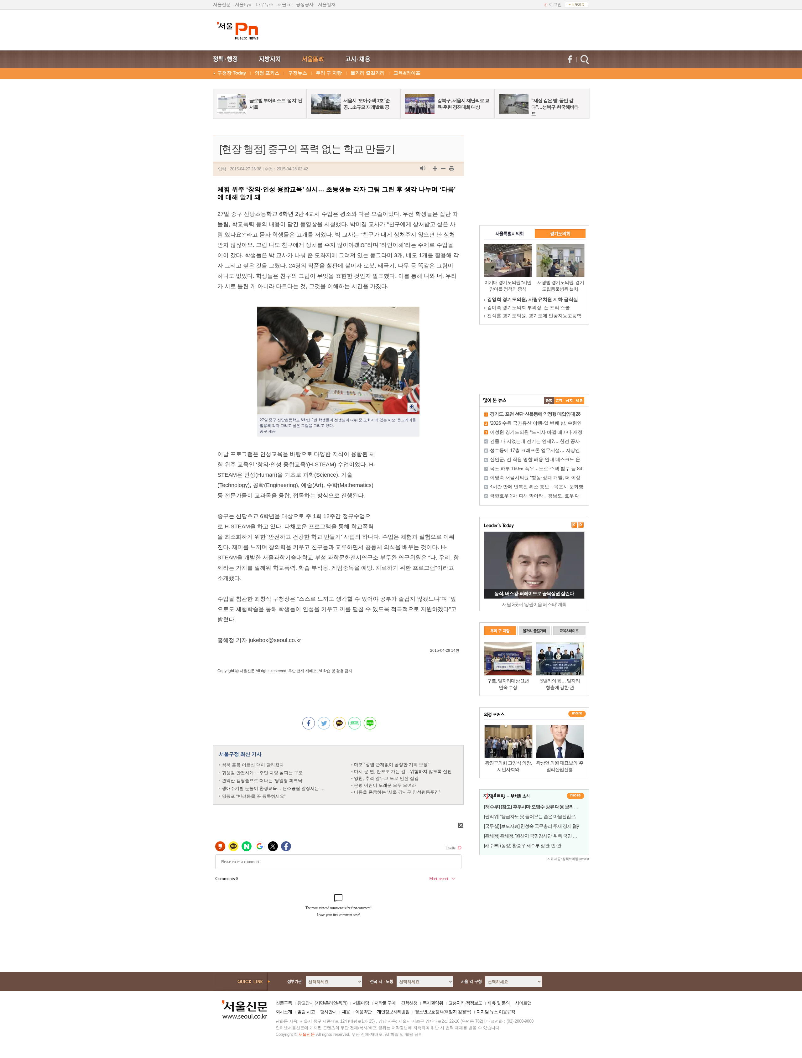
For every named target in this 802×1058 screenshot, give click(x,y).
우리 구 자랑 (329, 72)
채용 (346, 1011)
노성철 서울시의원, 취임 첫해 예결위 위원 (531, 315)
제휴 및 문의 (498, 1002)
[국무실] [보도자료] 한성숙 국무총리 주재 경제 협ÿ (531, 826)
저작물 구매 (385, 1002)
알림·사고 (306, 1011)
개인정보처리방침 (393, 1011)
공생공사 (305, 4)
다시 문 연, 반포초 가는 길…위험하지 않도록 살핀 (403, 771)
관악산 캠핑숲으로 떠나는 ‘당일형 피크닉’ (262, 780)
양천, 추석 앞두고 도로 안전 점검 (386, 778)
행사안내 (328, 1011)
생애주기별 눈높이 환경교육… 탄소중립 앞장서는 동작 (275, 788)
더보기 (575, 796)
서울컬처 (327, 4)
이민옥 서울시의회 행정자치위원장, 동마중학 (534, 299)
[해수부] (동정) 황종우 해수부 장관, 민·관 (522, 845)
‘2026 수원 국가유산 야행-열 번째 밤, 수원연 (536, 423)
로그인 (555, 4)
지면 (320, 1002)
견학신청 (409, 1002)
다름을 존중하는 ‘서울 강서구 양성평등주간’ (397, 792)
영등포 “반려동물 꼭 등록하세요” (254, 796)
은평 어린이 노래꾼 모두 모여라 (385, 785)
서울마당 (361, 1002)
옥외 (342, 1002)
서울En (285, 4)
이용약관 (363, 1011)
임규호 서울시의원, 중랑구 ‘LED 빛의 (526, 307)
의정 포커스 (267, 72)
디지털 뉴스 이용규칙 (496, 1011)
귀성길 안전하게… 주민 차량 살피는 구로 (262, 772)
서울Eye (243, 4)
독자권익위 (433, 1002)
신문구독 (284, 1002)
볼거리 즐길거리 (368, 72)
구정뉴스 (297, 72)
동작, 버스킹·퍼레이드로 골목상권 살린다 (534, 593)
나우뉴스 (264, 4)
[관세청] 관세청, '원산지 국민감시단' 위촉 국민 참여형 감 (537, 835)
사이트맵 (523, 1002)
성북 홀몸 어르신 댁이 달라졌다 (253, 764)
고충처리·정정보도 (465, 1002)
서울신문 (222, 4)
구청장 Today (231, 72)
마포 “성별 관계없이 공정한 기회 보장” (391, 764)
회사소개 (284, 1011)
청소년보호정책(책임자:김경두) (443, 1011)
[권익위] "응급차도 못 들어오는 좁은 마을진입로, (530, 816)
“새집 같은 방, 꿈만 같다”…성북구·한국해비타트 (555, 107)
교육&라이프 (406, 72)
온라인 (331, 1002)
